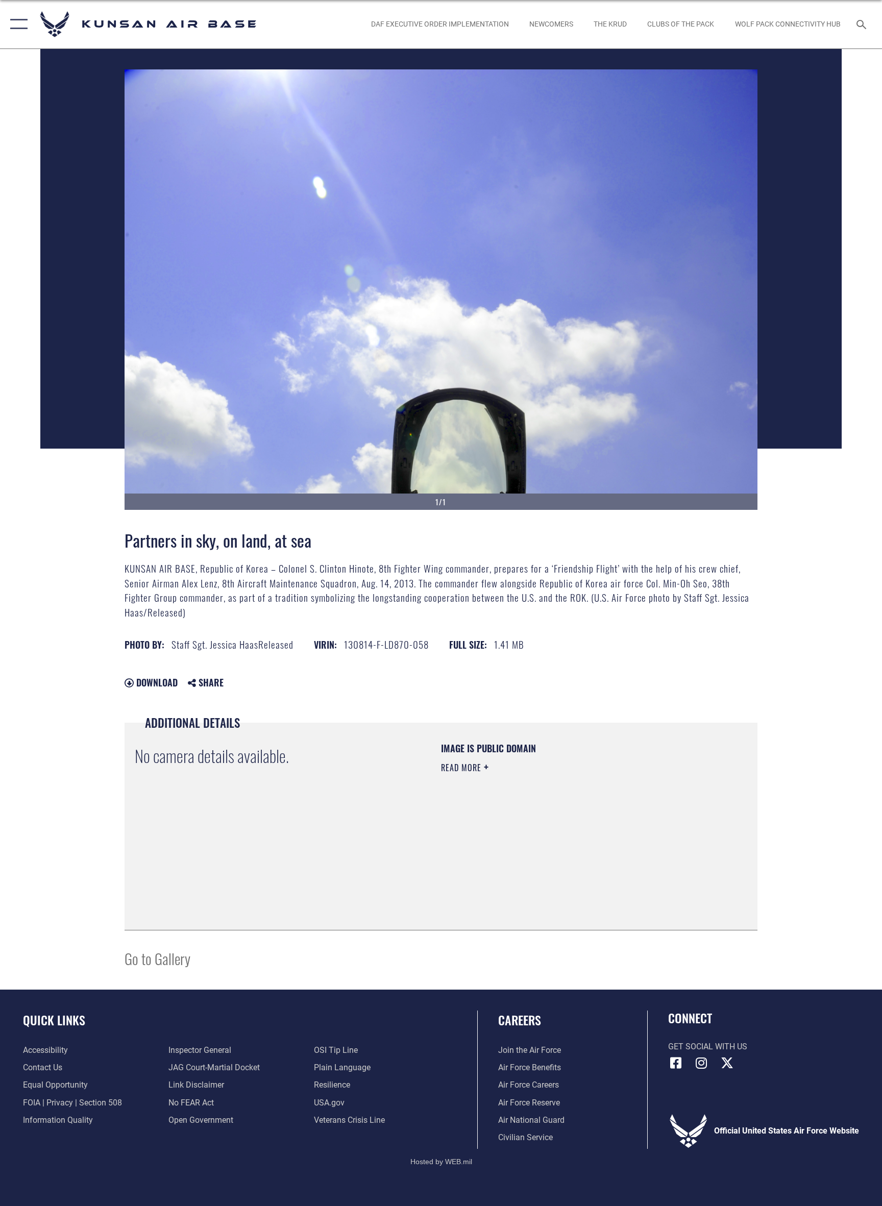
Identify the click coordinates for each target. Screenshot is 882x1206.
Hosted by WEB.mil (441, 1162)
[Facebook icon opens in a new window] (675, 1063)
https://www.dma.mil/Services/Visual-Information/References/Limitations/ (540, 839)
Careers (519, 1020)
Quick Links (54, 1020)
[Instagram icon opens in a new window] (701, 1063)
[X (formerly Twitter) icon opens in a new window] (726, 1063)
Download (156, 682)
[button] (16, 24)
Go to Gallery (157, 958)
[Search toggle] (862, 24)
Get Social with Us (707, 1046)
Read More (462, 767)
